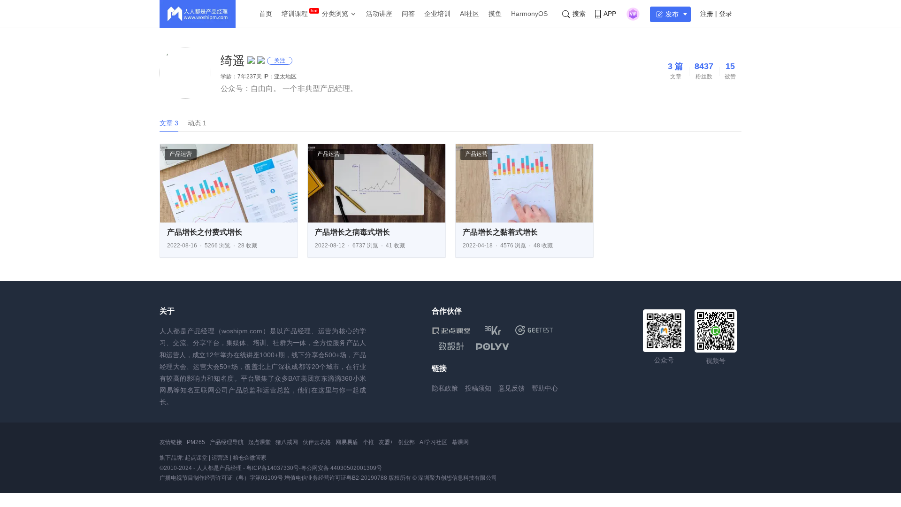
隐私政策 (445, 388)
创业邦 (406, 442)
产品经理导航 (227, 442)
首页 (265, 13)
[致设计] (451, 346)
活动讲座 (379, 13)
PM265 (196, 442)
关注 (279, 60)
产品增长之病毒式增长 (352, 232)
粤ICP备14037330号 (272, 468)
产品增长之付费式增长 (204, 232)
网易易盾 (347, 442)
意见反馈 (511, 388)
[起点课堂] (451, 330)
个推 (368, 442)
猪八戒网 (286, 442)
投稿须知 (478, 388)
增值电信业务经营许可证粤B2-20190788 (335, 478)
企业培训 (437, 13)
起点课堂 (259, 442)
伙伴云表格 (317, 442)
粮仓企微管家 (250, 457)
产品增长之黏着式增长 (500, 232)
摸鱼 (495, 13)
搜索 (579, 13)
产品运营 (180, 154)
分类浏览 (335, 13)
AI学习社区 (433, 442)
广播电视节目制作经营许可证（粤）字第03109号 (221, 478)
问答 (408, 13)
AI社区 (469, 13)
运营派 (220, 457)
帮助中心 (545, 388)
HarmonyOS (529, 13)
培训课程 (295, 13)
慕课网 (460, 442)
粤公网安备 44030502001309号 (341, 468)
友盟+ (386, 442)
